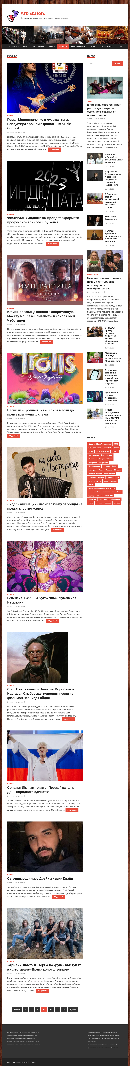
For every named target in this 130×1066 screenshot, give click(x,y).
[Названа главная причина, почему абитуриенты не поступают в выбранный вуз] (105, 272)
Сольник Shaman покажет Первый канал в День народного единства (40, 789)
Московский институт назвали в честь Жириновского (113, 357)
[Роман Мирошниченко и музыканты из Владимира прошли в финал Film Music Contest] (45, 89)
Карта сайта (106, 46)
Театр (92, 46)
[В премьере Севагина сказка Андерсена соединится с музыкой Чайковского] (95, 180)
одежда (91, 495)
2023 (116, 444)
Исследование (94, 466)
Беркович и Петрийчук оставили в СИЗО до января (114, 158)
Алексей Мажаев (102, 451)
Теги (117, 477)
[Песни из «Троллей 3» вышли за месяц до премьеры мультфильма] (45, 379)
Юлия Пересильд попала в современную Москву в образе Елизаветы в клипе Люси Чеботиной (41, 316)
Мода (52, 46)
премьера (109, 495)
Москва (108, 470)
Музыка (63, 46)
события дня (115, 499)
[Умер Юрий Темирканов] (95, 225)
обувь (118, 492)
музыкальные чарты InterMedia (101, 488)
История (106, 466)
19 (64, 1009)
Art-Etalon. (33, 13)
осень (99, 495)
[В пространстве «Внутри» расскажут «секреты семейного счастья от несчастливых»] (105, 99)
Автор (116, 448)
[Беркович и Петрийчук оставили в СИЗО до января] (95, 163)
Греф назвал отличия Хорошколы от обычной (111, 396)
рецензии (92, 499)
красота (113, 481)
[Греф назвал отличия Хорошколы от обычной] (95, 401)
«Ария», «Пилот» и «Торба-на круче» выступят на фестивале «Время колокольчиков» (44, 967)
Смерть (110, 477)
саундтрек (103, 499)
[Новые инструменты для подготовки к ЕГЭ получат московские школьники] (95, 418)
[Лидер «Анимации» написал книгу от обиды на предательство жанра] (45, 473)
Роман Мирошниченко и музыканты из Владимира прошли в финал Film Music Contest (39, 123)
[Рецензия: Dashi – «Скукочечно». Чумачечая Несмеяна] (45, 567)
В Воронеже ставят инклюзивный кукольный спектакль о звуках (112, 200)
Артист (114, 451)
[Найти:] (105, 63)
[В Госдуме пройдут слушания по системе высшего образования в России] (95, 336)
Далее (73, 1009)
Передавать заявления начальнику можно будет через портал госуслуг (111, 377)
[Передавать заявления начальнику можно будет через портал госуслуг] (95, 379)
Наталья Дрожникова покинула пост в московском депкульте (113, 236)
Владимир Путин (105, 459)
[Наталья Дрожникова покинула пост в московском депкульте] (95, 239)
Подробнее (54, 149)
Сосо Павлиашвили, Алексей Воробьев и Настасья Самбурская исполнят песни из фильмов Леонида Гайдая (40, 693)
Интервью (92, 462)
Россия (101, 477)
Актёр (90, 451)
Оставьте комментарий (16, 132)
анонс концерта (94, 481)
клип (106, 481)
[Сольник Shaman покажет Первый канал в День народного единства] (45, 756)
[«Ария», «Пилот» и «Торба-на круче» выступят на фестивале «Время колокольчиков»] (45, 934)
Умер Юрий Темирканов (111, 217)
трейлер (99, 503)
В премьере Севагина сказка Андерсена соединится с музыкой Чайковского (113, 178)
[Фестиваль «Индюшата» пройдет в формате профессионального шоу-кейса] (45, 187)
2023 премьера (94, 448)
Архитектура (93, 455)
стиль (90, 503)
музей (90, 485)
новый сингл (108, 492)
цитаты (117, 503)
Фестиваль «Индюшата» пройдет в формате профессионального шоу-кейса (43, 220)
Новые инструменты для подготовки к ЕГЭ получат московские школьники (113, 416)
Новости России (95, 474)
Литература (38, 46)
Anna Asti (107, 448)
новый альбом (94, 492)
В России (92, 459)
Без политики (106, 455)
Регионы (92, 477)
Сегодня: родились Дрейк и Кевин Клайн (40, 878)
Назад (17, 1009)
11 (51, 1009)
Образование (78, 46)
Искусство (103, 462)
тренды (108, 503)
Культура (14, 46)
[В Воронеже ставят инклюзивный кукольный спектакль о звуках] (95, 203)
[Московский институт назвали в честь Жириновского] (95, 362)
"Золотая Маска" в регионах (99, 444)
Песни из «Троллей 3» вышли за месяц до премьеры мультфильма (40, 412)
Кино (25, 46)
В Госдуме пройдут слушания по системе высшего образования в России (111, 336)
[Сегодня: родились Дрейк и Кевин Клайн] (45, 847)
